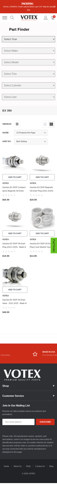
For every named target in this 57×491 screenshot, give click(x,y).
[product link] (14, 161)
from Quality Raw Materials (33, 355)
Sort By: (6, 141)
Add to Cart (14, 177)
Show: (5, 133)
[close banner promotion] (54, 6)
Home (6, 466)
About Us (18, 466)
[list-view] (45, 124)
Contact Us (40, 466)
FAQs (28, 466)
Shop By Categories (4, 17)
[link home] (29, 18)
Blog (51, 466)
